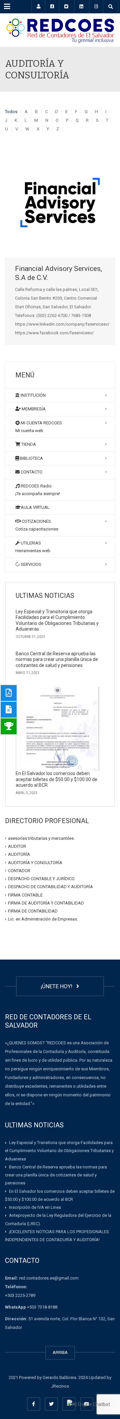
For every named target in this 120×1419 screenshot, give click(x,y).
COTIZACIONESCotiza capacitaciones (36, 525)
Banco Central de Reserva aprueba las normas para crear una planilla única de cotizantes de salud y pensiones (57, 659)
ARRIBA (60, 1352)
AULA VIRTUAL (35, 507)
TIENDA (28, 444)
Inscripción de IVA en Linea (35, 1207)
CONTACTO (31, 471)
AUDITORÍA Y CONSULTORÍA (35, 862)
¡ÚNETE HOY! (58, 986)
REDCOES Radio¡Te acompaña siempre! (37, 489)
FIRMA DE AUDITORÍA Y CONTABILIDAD (46, 903)
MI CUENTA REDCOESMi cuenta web (38, 426)
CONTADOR (19, 870)
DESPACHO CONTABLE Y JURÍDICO (41, 878)
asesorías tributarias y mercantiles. (41, 838)
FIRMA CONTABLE (25, 894)
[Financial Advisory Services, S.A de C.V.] (60, 202)
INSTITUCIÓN (33, 395)
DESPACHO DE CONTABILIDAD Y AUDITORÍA (50, 886)
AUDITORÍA (19, 854)
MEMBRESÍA (33, 408)
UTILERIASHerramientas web (32, 547)
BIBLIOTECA (31, 458)
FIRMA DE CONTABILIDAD (33, 911)
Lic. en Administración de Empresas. (43, 919)
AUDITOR (17, 846)
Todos (11, 111)
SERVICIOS (30, 564)
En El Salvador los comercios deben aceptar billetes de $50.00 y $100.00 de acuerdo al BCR (56, 779)
